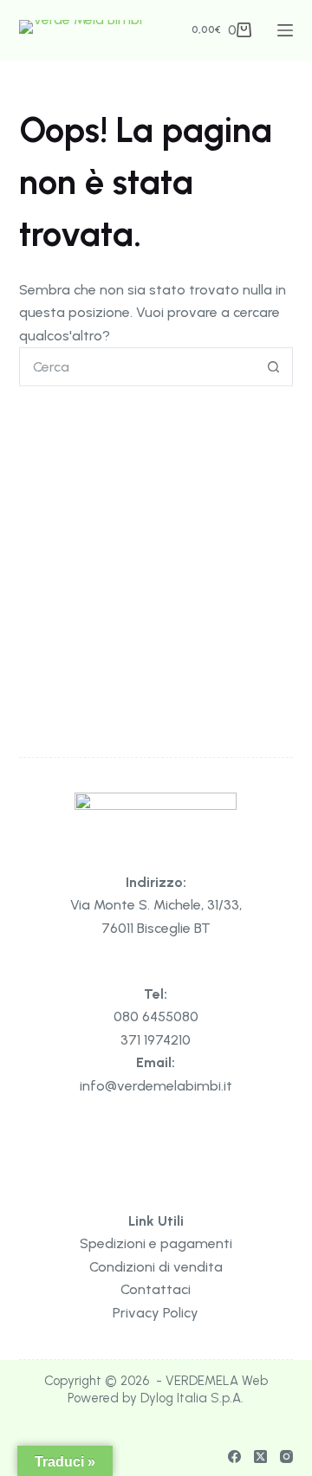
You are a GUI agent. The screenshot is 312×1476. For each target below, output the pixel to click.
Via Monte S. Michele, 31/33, (156, 905)
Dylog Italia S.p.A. (192, 1398)
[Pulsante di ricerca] (273, 366)
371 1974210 (155, 1040)
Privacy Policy (155, 1312)
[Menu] (285, 30)
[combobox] (138, 366)
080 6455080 (156, 1016)
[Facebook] (234, 1456)
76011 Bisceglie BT (156, 928)
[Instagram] (286, 1456)
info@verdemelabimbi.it (156, 1086)
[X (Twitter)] (260, 1456)
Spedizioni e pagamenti (156, 1243)
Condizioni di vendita (156, 1267)
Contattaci (155, 1289)
